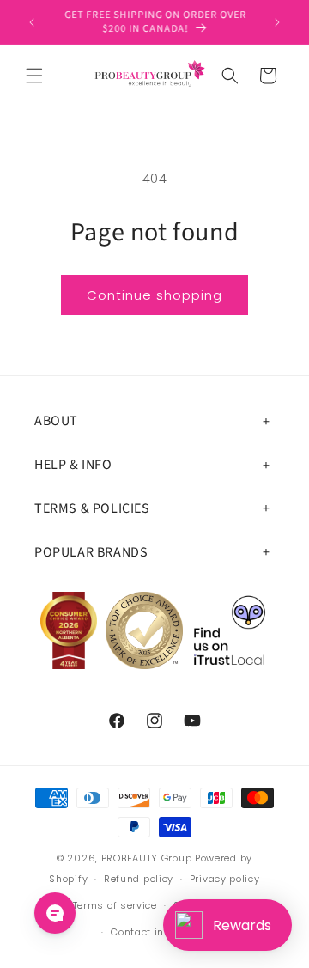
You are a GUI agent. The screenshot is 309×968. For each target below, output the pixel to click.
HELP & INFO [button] (73, 464)
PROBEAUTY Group (146, 858)
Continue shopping (154, 295)
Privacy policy (225, 879)
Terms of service (115, 905)
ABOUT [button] (56, 420)
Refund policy (138, 879)
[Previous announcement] (32, 22)
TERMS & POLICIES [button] (92, 508)
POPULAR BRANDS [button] (91, 552)
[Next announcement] (277, 22)
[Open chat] (55, 913)
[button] (34, 75)
